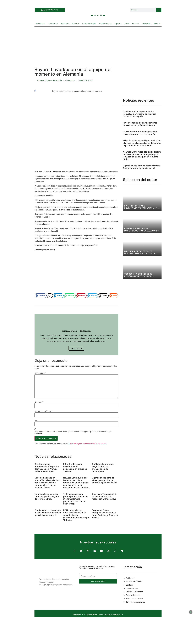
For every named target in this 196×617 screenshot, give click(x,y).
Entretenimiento (89, 23)
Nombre (38, 402)
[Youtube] (104, 15)
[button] (41, 295)
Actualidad (53, 23)
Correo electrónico (43, 411)
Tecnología (146, 23)
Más (156, 23)
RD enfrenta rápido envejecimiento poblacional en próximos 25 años (75, 468)
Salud (127, 23)
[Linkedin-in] (95, 551)
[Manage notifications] (190, 612)
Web (36, 420)
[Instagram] (95, 15)
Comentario (40, 373)
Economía (65, 23)
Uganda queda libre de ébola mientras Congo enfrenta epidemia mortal (104, 480)
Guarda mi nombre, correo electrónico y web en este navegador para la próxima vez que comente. (72, 432)
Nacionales (40, 23)
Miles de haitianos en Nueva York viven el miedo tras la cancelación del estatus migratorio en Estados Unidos (47, 483)
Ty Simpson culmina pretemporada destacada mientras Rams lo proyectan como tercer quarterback (75, 499)
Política (135, 23)
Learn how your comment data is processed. (88, 444)
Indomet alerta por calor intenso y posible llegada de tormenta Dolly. (46, 496)
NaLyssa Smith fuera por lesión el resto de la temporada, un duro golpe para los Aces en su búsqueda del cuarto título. (76, 483)
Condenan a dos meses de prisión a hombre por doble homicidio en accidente (47, 512)
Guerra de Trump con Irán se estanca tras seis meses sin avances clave (104, 496)
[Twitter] (98, 15)
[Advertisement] (98, 44)
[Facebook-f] (74, 551)
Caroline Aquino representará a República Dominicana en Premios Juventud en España (46, 468)
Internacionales (105, 23)
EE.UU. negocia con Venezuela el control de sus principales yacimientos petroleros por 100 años (76, 515)
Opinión (118, 23)
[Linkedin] (101, 15)
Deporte (75, 23)
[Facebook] (92, 15)
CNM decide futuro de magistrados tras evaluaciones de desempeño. (103, 468)
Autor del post (76, 348)
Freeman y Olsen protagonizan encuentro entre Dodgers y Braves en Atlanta (105, 514)
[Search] (158, 10)
